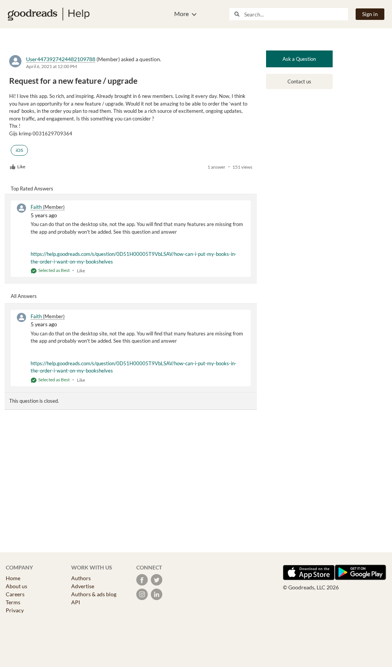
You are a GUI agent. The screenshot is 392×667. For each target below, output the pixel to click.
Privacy (15, 610)
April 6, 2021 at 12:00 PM (51, 66)
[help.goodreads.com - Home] (49, 14)
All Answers (24, 296)
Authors (81, 578)
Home (13, 578)
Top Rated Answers (32, 188)
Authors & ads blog (93, 594)
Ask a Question (299, 59)
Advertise (82, 586)
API (75, 602)
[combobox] (296, 14)
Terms (13, 602)
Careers (15, 594)
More (181, 13)
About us (16, 586)
